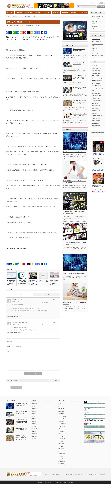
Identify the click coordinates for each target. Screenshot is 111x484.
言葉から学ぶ (83, 12)
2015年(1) (34, 421)
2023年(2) (34, 406)
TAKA (38, 25)
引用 (57, 299)
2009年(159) (34, 436)
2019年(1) (34, 413)
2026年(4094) (34, 403)
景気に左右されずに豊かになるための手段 (79, 63)
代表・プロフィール (96, 21)
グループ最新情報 (96, 39)
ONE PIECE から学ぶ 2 (53, 380)
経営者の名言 (74, 12)
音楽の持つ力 (95, 125)
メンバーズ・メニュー (96, 88)
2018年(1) (34, 416)
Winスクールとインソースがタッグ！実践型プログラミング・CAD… (54, 283)
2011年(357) (34, 431)
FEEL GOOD (95, 70)
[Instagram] (104, 474)
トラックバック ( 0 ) (46, 294)
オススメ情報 (19, 12)
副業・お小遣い (95, 95)
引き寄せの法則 (95, 100)
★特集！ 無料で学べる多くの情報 (43, 281)
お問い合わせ (94, 2)
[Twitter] (100, 474)
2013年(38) (34, 426)
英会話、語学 (56, 12)
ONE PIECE (94, 75)
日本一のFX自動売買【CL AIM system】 (73, 273)
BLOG (93, 65)
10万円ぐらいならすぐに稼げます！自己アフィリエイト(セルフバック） (79, 102)
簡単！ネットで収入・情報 (97, 55)
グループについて (50, 474)
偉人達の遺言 (65, 12)
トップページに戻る (16, 387)
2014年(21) (34, 423)
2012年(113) (34, 428)
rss (100, 3)
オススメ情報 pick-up (96, 41)
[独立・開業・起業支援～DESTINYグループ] (24, 7)
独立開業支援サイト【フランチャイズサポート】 (79, 88)
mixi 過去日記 (95, 73)
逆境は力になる (95, 123)
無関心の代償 (95, 105)
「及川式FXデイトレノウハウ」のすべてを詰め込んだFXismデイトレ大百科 (79, 77)
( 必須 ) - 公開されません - (14, 346)
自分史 (93, 113)
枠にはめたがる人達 (13, 380)
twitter (102, 3)
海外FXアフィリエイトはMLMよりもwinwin (79, 49)
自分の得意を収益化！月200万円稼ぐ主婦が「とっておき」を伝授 (80, 115)
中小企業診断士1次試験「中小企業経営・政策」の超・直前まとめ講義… (33, 283)
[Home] (8, 16)
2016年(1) (34, 418)
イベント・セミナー (96, 53)
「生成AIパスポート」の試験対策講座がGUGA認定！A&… (22, 282)
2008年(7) (34, 438)
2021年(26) (34, 408)
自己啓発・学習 (28, 12)
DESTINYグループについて (82, 2)
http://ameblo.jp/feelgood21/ (14, 332)
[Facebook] (102, 474)
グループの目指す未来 (96, 18)
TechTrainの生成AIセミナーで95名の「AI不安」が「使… (11, 282)
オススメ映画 (95, 83)
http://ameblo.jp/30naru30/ (13, 316)
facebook (104, 3)
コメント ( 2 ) (19, 294)
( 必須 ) (10, 341)
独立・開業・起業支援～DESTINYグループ (54, 482)
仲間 (93, 90)
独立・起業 (37, 12)
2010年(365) (34, 433)
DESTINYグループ (10, 12)
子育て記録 (94, 98)
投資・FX (47, 12)
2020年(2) (34, 411)
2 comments (30, 25)
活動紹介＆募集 (95, 23)
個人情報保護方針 (96, 26)
